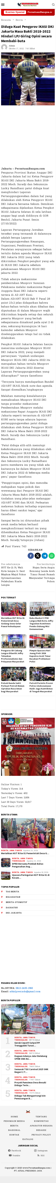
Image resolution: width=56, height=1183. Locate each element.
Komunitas (41, 1121)
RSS (43, 1155)
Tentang (41, 1117)
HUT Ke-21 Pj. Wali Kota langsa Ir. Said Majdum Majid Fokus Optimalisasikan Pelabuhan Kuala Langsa (13, 575)
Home (14, 1117)
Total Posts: (8, 806)
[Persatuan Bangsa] (27, 4)
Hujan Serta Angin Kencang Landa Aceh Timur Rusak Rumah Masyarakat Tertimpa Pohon (42, 573)
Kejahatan (13, 897)
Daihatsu (12, 908)
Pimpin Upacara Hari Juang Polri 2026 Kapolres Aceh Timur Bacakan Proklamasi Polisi (40, 656)
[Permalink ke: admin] (4, 47)
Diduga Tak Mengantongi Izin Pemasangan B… (30, 1097)
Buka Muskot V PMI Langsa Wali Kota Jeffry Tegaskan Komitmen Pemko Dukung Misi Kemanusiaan (41, 623)
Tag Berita (12, 892)
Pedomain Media (14, 1121)
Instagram (43, 1151)
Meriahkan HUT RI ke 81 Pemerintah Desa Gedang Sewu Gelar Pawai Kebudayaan (13, 622)
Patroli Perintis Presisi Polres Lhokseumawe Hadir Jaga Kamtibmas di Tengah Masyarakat (41, 687)
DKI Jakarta (14, 913)
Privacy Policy (41, 1135)
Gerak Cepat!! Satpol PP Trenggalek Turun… (27, 1044)
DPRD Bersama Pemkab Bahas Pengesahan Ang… (27, 865)
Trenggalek (18, 861)
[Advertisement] (28, 136)
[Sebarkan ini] (31, 556)
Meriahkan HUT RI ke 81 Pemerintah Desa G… (25, 853)
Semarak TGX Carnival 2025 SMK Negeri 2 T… (31, 1070)
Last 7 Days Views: (12, 798)
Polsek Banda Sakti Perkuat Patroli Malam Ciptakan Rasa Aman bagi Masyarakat (12, 687)
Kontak (14, 1135)
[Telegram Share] (45, 556)
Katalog (27, 1139)
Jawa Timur (15, 850)
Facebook (16, 1151)
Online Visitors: (11, 784)
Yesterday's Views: (12, 793)
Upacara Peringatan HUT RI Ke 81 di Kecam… (30, 876)
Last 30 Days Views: (13, 802)
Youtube (16, 1155)
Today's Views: (10, 789)
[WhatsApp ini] (52, 556)
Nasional (14, 1130)
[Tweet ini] (38, 556)
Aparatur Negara (41, 1126)
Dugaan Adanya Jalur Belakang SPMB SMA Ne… (30, 1057)
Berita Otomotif (16, 902)
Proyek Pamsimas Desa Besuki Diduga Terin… (30, 1084)
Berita (4, 850)
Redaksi (41, 1130)
